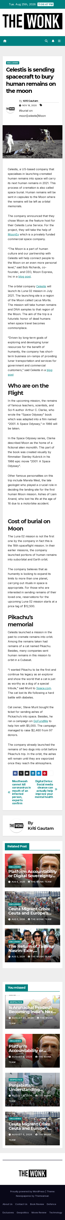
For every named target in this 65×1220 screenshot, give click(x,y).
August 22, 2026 (23, 1018)
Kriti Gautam (30, 100)
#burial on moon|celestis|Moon (32, 113)
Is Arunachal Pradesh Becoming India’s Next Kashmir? (31, 1011)
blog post (24, 276)
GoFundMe (40, 721)
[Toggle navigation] (59, 41)
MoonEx (13, 234)
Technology (55, 1212)
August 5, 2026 (22, 1095)
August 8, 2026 (22, 1056)
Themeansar (42, 1195)
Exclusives (12, 63)
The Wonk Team (41, 881)
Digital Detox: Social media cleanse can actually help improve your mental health (44, 789)
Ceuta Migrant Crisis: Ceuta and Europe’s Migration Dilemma (29, 913)
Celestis (41, 286)
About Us (7, 1204)
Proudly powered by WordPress (27, 1191)
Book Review (37, 1204)
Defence (51, 1204)
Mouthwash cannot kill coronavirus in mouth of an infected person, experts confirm (21, 792)
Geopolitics (16, 1002)
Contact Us (21, 1204)
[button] (46, 41)
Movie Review (39, 1212)
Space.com (43, 688)
